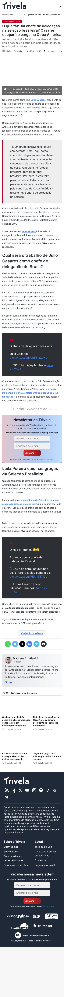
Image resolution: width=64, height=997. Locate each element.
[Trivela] (14, 5)
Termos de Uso (48, 459)
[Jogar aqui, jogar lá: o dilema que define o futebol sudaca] (47, 742)
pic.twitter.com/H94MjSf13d (28, 576)
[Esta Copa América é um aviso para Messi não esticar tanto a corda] (16, 742)
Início (6, 15)
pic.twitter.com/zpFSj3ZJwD (29, 357)
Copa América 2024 (12, 21)
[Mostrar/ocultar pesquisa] (59, 5)
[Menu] (53, 5)
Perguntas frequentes (16, 865)
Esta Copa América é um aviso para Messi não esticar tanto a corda (14, 756)
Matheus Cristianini (25, 658)
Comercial (40, 860)
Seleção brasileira (32, 633)
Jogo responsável (45, 865)
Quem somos (11, 846)
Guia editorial (11, 851)
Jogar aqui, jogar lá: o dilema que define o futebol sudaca (47, 756)
